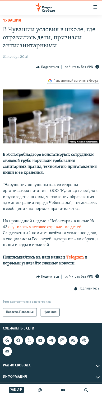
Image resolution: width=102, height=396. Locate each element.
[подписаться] (7, 351)
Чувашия (12, 20)
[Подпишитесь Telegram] (51, 340)
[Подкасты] (84, 340)
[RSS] (73, 340)
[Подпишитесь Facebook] (18, 340)
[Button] (47, 67)
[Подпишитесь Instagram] (62, 340)
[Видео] (63, 390)
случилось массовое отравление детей (45, 227)
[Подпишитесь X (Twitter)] (29, 340)
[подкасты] (40, 390)
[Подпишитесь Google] (7, 340)
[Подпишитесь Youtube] (40, 340)
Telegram (75, 257)
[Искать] (86, 390)
